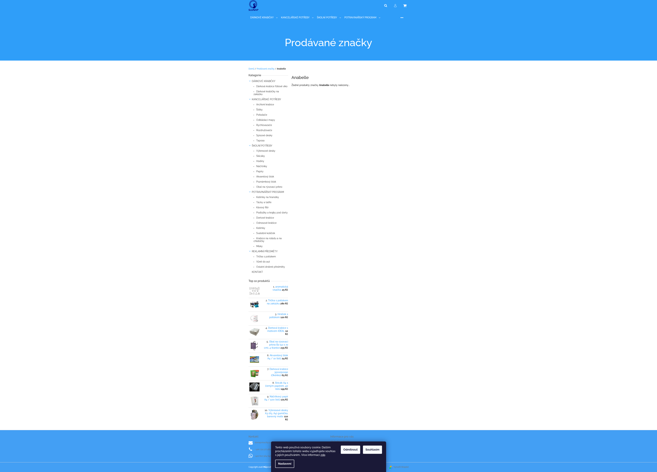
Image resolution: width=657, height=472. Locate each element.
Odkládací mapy (265, 120)
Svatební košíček (265, 233)
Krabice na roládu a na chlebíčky (268, 239)
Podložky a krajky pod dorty (272, 212)
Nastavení (284, 463)
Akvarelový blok (265, 176)
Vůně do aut (263, 261)
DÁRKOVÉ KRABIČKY (263, 81)
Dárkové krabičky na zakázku (266, 93)
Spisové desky (264, 135)
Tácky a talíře (263, 202)
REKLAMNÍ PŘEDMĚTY (265, 251)
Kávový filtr (262, 207)
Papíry (259, 171)
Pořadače (261, 114)
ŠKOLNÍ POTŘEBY (262, 145)
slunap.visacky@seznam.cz (267, 442)
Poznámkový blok (266, 181)
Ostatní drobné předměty (270, 266)
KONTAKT (257, 272)
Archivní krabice (265, 104)
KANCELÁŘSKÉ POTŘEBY (266, 99)
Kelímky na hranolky (267, 197)
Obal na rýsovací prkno (269, 186)
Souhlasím (372, 449)
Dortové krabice (265, 217)
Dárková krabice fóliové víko (271, 86)
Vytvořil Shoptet (401, 467)
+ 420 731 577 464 (263, 449)
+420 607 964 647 (263, 456)
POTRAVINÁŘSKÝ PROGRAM (268, 192)
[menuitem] (264, 17)
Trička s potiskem (266, 256)
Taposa (260, 140)
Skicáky (260, 156)
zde (323, 455)
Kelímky (260, 228)
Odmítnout (350, 449)
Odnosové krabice (266, 223)
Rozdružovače (264, 130)
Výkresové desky (265, 150)
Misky (259, 246)
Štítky (259, 109)
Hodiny (260, 161)
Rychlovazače (264, 125)
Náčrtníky (261, 166)
